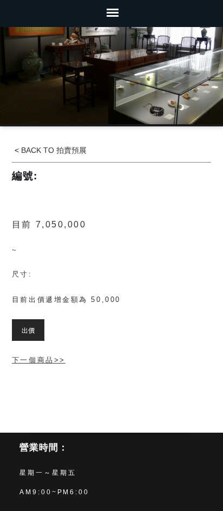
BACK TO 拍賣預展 (53, 150)
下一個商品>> (38, 360)
